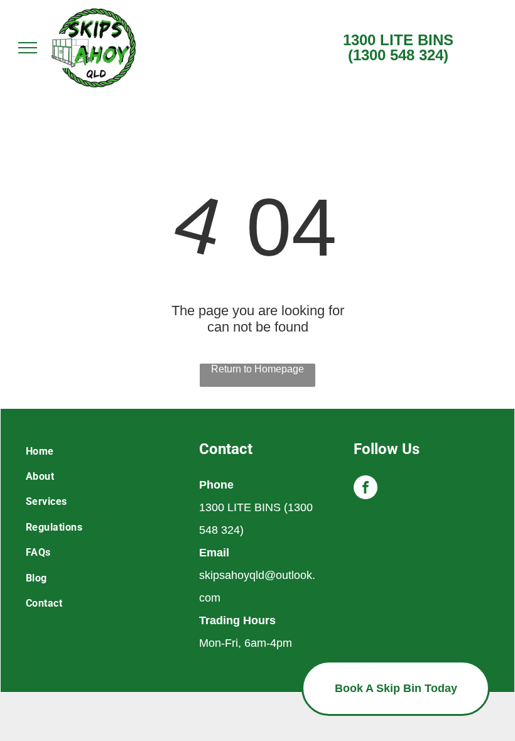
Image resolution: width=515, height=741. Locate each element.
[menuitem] (103, 451)
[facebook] (365, 488)
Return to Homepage (257, 369)
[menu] (27, 47)
